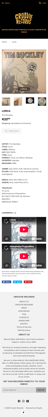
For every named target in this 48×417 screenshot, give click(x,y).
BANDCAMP (24, 321)
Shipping (6, 123)
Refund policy (24, 330)
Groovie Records (16, 408)
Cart (44, 3)
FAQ (24, 314)
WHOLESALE (24, 311)
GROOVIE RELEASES (24, 305)
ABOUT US (24, 301)
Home (4, 42)
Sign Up (41, 390)
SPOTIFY (24, 324)
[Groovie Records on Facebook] (19, 401)
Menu (7, 3)
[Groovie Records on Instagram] (23, 401)
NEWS (24, 308)
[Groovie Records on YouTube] (27, 401)
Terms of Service (24, 327)
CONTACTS (24, 317)
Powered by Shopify (34, 408)
